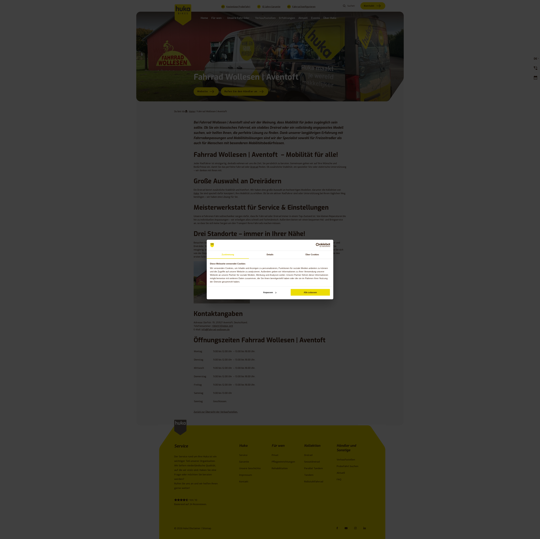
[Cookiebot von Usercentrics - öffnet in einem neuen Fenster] (318, 245)
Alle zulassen (310, 292)
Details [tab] (270, 254)
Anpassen (268, 292)
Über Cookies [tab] (312, 254)
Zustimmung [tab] (228, 254)
